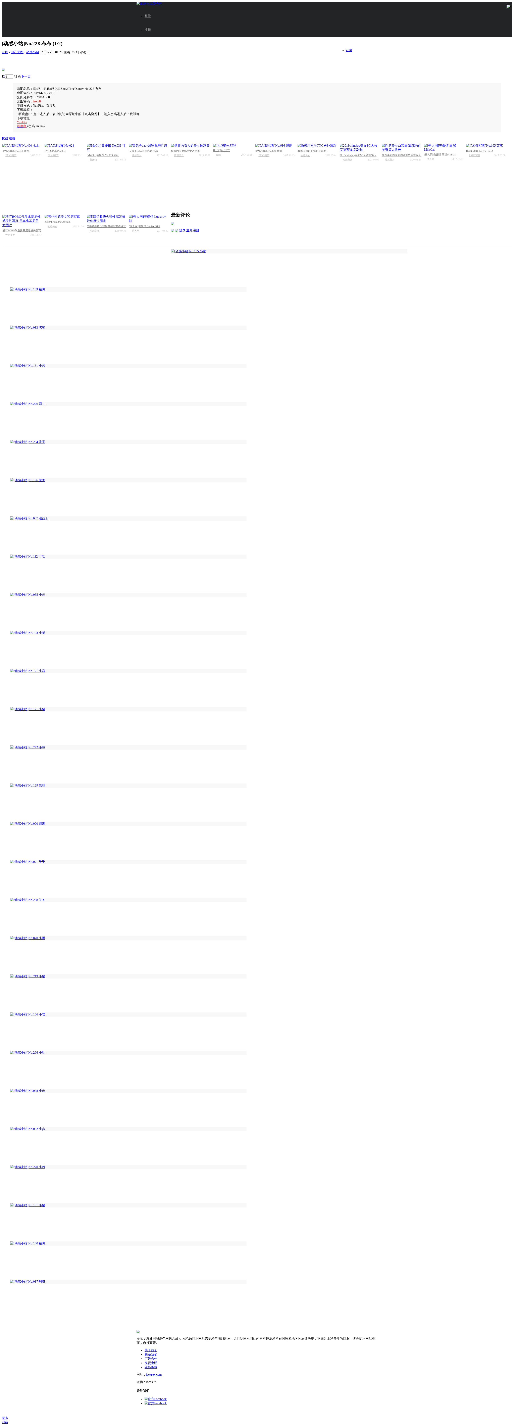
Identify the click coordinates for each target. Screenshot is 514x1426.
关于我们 (151, 1350)
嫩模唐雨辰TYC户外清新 (312, 150)
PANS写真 (10, 155)
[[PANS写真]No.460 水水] (22, 146)
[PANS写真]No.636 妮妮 (268, 150)
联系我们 (151, 1354)
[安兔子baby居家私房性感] (148, 146)
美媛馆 (93, 159)
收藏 (5, 138)
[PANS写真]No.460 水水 (15, 150)
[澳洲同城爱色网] (149, 3)
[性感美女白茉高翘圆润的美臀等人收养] (401, 148)
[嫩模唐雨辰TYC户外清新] (317, 146)
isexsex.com (154, 1374)
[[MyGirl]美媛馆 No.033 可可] (106, 148)
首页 (349, 50)
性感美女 (137, 155)
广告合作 (151, 1358)
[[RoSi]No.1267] (232, 145)
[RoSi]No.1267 (221, 150)
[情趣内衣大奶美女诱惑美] (190, 146)
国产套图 (17, 52)
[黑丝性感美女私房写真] (64, 217)
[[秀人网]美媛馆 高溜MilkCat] (443, 147)
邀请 (12, 138)
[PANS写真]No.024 (55, 150)
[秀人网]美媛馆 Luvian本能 (144, 226)
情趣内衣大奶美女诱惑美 (185, 150)
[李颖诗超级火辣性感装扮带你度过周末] (106, 219)
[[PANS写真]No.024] (64, 146)
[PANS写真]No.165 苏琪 (479, 150)
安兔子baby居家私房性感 (143, 150)
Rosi (218, 154)
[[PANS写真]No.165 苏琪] (485, 146)
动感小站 (32, 52)
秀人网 (430, 159)
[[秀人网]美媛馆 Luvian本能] (148, 219)
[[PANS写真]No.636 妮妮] (275, 146)
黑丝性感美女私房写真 (58, 222)
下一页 (26, 76)
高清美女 (179, 155)
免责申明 (151, 1363)
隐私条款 (151, 1367)
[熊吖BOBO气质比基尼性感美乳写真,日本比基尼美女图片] (22, 221)
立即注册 (192, 230)
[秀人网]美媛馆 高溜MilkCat (440, 154)
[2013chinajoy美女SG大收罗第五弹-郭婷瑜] (359, 148)
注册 (148, 30)
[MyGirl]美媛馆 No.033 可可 (103, 155)
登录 (148, 16)
